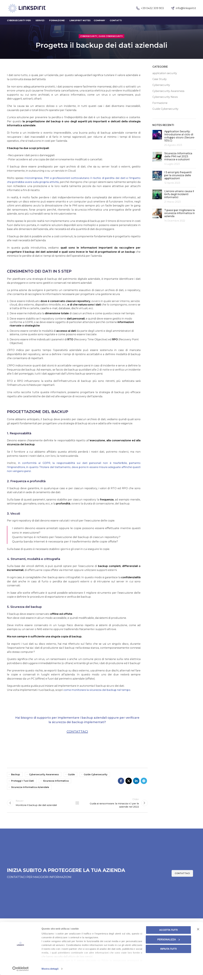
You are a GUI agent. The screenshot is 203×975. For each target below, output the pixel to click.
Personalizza (166, 939)
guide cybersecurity (95, 774)
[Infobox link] (150, 8)
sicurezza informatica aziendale (30, 787)
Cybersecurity (88, 36)
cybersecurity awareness (44, 774)
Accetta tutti (168, 930)
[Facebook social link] (121, 781)
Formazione (159, 102)
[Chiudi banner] (198, 929)
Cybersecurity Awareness (168, 91)
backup (15, 774)
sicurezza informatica (56, 780)
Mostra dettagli (50, 968)
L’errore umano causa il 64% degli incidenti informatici (179, 194)
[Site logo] (27, 8)
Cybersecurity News (165, 96)
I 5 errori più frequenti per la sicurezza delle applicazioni (178, 175)
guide (71, 774)
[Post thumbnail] (157, 138)
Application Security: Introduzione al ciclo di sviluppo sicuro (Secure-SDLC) (179, 136)
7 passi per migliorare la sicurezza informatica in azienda (179, 213)
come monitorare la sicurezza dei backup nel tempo (96, 689)
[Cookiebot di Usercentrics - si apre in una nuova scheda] (20, 968)
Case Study (159, 79)
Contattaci (77, 731)
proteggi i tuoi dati (22, 780)
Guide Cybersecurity (110, 36)
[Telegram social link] (144, 781)
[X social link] (128, 781)
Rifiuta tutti (168, 948)
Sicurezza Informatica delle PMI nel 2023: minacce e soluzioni (178, 156)
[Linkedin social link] (136, 781)
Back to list (77, 803)
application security (164, 73)
